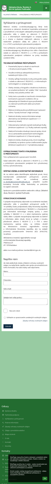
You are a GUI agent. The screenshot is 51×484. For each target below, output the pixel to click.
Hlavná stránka (10, 14)
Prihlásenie (44, 2)
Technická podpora (12, 415)
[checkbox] (5, 311)
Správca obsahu (11, 411)
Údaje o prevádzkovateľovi (15, 430)
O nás (7, 438)
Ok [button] (45, 478)
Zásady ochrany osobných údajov (35, 321)
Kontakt (8, 442)
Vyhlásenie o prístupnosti (30, 14)
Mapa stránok (10, 434)
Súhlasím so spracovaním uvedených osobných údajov (27, 317)
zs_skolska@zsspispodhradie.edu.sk (16, 182)
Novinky (8, 446)
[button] (36, 2)
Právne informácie (11, 422)
